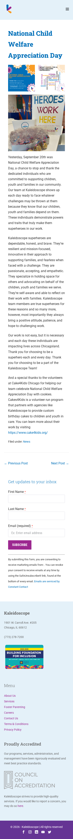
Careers (9, 712)
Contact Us (11, 718)
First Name (17, 492)
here (20, 806)
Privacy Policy (12, 729)
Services (9, 701)
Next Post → (60, 463)
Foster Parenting (14, 707)
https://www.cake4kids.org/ (28, 433)
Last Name (17, 509)
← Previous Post (16, 463)
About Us (10, 695)
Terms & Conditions (16, 724)
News (26, 441)
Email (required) (20, 526)
